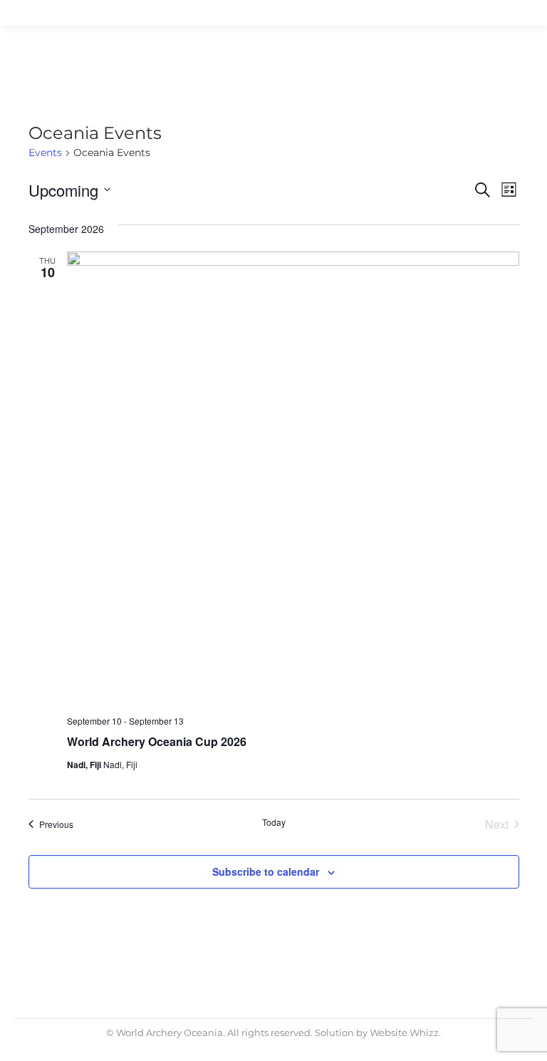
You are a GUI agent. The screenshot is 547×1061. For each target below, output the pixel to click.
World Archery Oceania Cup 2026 (156, 741)
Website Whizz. (405, 1032)
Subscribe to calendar (265, 871)
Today (274, 822)
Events (45, 152)
